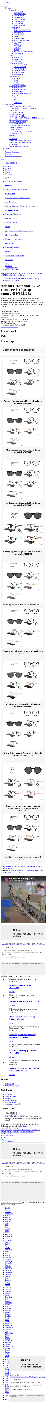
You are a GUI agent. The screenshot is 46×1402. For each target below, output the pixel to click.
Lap (15, 99)
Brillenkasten (18, 88)
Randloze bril (14, 110)
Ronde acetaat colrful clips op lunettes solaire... (22, 1018)
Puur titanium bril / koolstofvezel (20, 106)
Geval (16, 95)
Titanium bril (17, 1130)
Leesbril (12, 55)
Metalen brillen (19, 34)
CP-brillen (17, 48)
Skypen (3, 1137)
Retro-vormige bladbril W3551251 (24, 1001)
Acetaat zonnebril (20, 14)
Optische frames (14, 27)
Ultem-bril (17, 42)
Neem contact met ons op (13, 156)
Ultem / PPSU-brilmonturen (18, 120)
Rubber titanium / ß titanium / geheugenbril (23, 108)
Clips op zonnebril (15, 63)
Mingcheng (23, 1126)
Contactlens (13, 144)
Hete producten (6, 1128)
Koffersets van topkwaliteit (23, 93)
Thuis (7, 6)
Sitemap (15, 1128)
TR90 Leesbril (19, 59)
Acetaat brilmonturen (16, 114)
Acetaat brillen (19, 33)
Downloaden (9, 105)
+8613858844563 (11, 163)
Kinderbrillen (18, 53)
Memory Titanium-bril (21, 40)
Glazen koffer (18, 91)
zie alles (3, 976)
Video (7, 148)
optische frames (10, 202)
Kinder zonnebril (19, 25)
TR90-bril (17, 44)
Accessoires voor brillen (17, 86)
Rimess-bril (17, 36)
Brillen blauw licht (13, 1132)
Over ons (8, 154)
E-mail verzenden (7, 1135)
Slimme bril (18, 78)
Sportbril (12, 135)
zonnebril (8, 185)
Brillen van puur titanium (22, 31)
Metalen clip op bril (20, 69)
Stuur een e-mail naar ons (9, 327)
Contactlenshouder (20, 101)
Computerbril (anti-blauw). (18, 116)
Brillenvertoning (19, 89)
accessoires (9, 260)
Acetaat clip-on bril (20, 65)
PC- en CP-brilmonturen (17, 122)
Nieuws (7, 150)
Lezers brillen (26, 1130)
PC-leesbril (17, 61)
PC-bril (16, 50)
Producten (8, 8)
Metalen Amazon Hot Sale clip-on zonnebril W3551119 (24, 1069)
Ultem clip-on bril (20, 67)
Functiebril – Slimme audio (18, 146)
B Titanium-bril (19, 38)
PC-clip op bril (19, 72)
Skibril (16, 80)
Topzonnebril (18, 12)
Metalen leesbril (19, 57)
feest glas (8, 218)
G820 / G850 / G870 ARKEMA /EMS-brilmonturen (27, 118)
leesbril (7, 251)
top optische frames (12, 210)
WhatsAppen (9, 1141)
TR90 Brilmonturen (16, 123)
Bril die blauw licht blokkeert (23, 52)
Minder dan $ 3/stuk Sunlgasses (20, 141)
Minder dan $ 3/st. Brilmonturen (20, 142)
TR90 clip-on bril (19, 70)
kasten (7, 227)
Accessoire (13, 139)
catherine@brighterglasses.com (15, 1115)
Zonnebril (12, 10)
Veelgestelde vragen (12, 152)
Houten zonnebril (19, 21)
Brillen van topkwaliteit (22, 29)
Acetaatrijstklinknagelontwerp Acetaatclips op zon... (22, 1036)
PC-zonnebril (18, 23)
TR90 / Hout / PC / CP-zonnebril (20, 131)
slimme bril (9, 243)
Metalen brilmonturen (16, 112)
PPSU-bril (17, 46)
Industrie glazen (19, 84)
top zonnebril (10, 194)
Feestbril (16, 82)
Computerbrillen (6, 1130)
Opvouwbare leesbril (27, 1132)
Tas (15, 97)
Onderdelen (18, 103)
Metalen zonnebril (20, 16)
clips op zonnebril (11, 235)
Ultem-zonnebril (19, 19)
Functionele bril (14, 76)
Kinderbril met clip (20, 74)
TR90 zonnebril (19, 17)
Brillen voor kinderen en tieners (20, 125)
